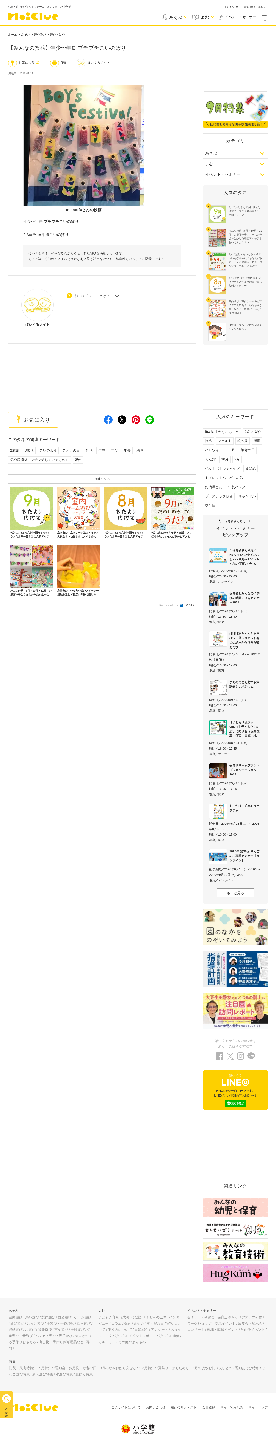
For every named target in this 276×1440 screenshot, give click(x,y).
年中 (101, 450)
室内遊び (15, 1317)
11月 (231, 450)
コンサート (195, 1329)
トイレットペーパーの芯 (224, 478)
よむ (209, 164)
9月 (237, 459)
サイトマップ (258, 1407)
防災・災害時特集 (23, 1368)
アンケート (159, 1329)
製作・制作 (57, 34)
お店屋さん (213, 487)
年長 (127, 450)
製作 (78, 460)
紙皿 (257, 441)
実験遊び (78, 1329)
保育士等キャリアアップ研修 (239, 1317)
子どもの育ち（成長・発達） (120, 1317)
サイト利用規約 (231, 1407)
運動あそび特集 (247, 1368)
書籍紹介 (141, 1329)
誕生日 (210, 505)
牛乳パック (236, 487)
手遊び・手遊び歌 (60, 1323)
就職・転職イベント (222, 1329)
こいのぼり (48, 450)
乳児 (89, 450)
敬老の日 (248, 450)
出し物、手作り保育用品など (61, 1342)
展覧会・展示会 (250, 1323)
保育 (127, 1323)
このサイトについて (126, 1407)
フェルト (225, 441)
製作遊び (40, 34)
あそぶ (211, 153)
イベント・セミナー (222, 174)
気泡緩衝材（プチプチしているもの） (39, 460)
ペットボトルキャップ (222, 468)
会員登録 (208, 1407)
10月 (225, 459)
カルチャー (107, 1342)
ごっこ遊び (35, 1323)
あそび (25, 34)
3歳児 (29, 450)
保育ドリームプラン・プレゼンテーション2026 (244, 770)
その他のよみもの (132, 1342)
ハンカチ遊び (45, 1336)
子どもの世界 (156, 1317)
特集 (12, 1361)
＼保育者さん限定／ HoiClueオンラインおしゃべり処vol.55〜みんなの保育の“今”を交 (244, 556)
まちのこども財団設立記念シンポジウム (244, 684)
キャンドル (247, 496)
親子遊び (65, 1336)
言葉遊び (61, 1329)
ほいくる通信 (169, 1336)
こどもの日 (71, 450)
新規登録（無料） (255, 7)
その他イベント (253, 1329)
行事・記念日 (153, 1323)
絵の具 (242, 441)
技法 (208, 441)
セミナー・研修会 (201, 1317)
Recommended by (169, 605)
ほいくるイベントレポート (135, 1336)
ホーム (12, 34)
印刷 (64, 62)
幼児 (139, 450)
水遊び (30, 1329)
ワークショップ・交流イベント (211, 1323)
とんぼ (210, 459)
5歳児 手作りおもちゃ (222, 432)
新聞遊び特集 (42, 1374)
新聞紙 (250, 468)
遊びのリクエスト (184, 1407)
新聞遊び (17, 1323)
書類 (137, 1323)
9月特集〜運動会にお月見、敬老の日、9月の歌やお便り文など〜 (89, 1368)
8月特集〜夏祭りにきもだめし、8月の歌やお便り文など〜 (187, 1368)
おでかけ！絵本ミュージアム (244, 808)
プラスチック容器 (219, 496)
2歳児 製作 (253, 432)
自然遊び (65, 1317)
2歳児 (14, 450)
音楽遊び (45, 1329)
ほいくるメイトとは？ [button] (92, 296)
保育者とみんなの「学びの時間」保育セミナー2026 (244, 598)
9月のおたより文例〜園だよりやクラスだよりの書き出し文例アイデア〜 (245, 211)
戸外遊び (32, 1317)
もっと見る (235, 893)
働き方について (120, 1329)
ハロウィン (213, 450)
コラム (116, 1323)
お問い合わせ (155, 1407)
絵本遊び (84, 1323)
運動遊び (15, 1329)
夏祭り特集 (84, 1374)
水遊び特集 (64, 1374)
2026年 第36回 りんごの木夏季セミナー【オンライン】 (244, 856)
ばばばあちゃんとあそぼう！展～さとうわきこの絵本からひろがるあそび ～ (244, 640)
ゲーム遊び (82, 1317)
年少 (114, 450)
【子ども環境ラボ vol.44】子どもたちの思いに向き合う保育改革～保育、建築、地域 (244, 728)
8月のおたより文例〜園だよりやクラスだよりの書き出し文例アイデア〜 (245, 281)
